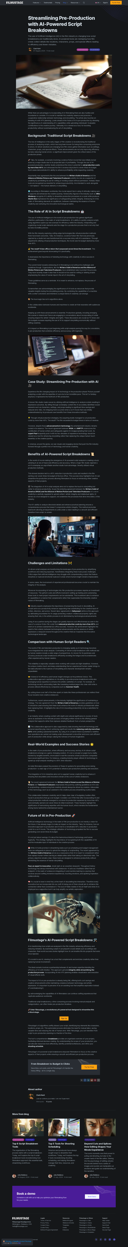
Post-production (89, 1139)
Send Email (105, 1225)
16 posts (49, 1102)
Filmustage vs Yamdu (85, 1223)
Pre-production (94, 49)
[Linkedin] (109, 1239)
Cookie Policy (44, 1227)
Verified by (15, 1243)
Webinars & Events (68, 1223)
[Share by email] (98, 1080)
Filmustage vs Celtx (85, 1220)
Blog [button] (64, 3)
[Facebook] (100, 1239)
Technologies (30, 1139)
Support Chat (106, 1223)
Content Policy (44, 1225)
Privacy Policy (44, 1223)
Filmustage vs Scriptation (86, 1232)
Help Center (106, 1220)
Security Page (106, 1230)
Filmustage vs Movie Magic (87, 1230)
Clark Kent (36, 48)
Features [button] (36, 3)
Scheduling (52, 1139)
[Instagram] (105, 1239)
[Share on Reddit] (91, 1080)
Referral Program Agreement (49, 1230)
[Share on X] (81, 1080)
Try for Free (116, 3)
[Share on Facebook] (84, 1080)
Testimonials (48, 3)
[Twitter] (96, 1239)
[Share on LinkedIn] (88, 1080)
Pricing (57, 3)
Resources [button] (74, 3)
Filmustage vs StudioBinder (87, 1227)
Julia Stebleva (22, 1175)
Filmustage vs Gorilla (85, 1225)
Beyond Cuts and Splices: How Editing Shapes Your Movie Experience (98, 1146)
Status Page (106, 1227)
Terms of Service (45, 1220)
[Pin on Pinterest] (95, 1080)
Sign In (105, 3)
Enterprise (66, 1230)
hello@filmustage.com (20, 1226)
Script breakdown (82, 49)
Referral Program (68, 1220)
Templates (66, 1225)
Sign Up (64, 1018)
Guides (65, 1227)
